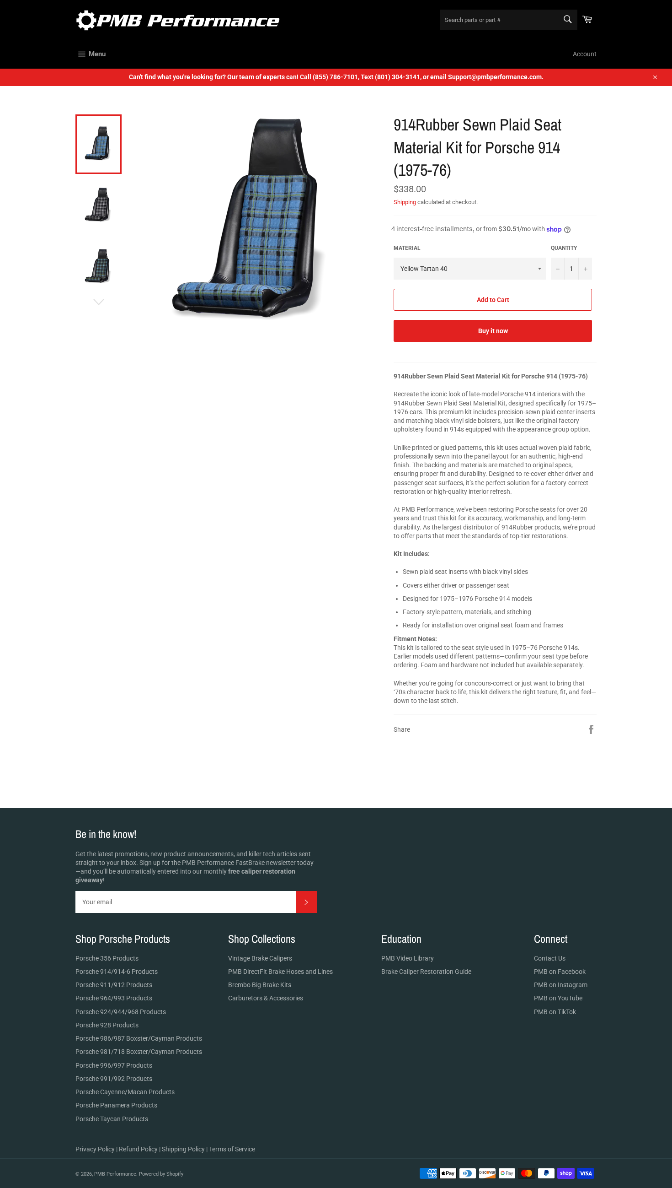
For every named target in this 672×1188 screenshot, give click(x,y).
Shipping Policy (183, 1149)
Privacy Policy (95, 1149)
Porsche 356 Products (107, 958)
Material (407, 248)
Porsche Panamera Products (116, 1105)
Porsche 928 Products (107, 1025)
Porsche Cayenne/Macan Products (125, 1092)
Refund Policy (138, 1149)
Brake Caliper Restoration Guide (426, 971)
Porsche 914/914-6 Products (116, 971)
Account (585, 54)
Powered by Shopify (161, 1174)
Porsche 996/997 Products (113, 1065)
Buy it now (493, 331)
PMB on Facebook (560, 971)
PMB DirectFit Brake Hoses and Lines (280, 971)
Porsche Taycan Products (111, 1119)
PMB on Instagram (560, 984)
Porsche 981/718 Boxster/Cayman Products (138, 1051)
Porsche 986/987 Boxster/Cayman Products (138, 1038)
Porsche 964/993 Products (113, 998)
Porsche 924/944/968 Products (120, 1011)
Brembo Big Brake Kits (259, 984)
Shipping (405, 202)
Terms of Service (232, 1149)
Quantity (564, 248)
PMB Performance (115, 1174)
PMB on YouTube (558, 998)
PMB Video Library (407, 958)
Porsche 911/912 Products (113, 984)
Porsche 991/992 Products (113, 1078)
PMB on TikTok (555, 1011)
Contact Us (549, 958)
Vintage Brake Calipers (260, 958)
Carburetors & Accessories (265, 998)
